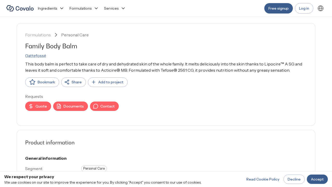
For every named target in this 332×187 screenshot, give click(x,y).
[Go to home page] (20, 8)
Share (77, 82)
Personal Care (75, 34)
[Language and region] (320, 8)
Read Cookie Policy (262, 179)
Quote (41, 106)
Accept (317, 179)
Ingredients (47, 8)
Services (111, 8)
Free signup (278, 8)
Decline (294, 179)
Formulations (81, 8)
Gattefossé (35, 55)
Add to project (110, 82)
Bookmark (46, 82)
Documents (74, 106)
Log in (304, 8)
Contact (107, 106)
